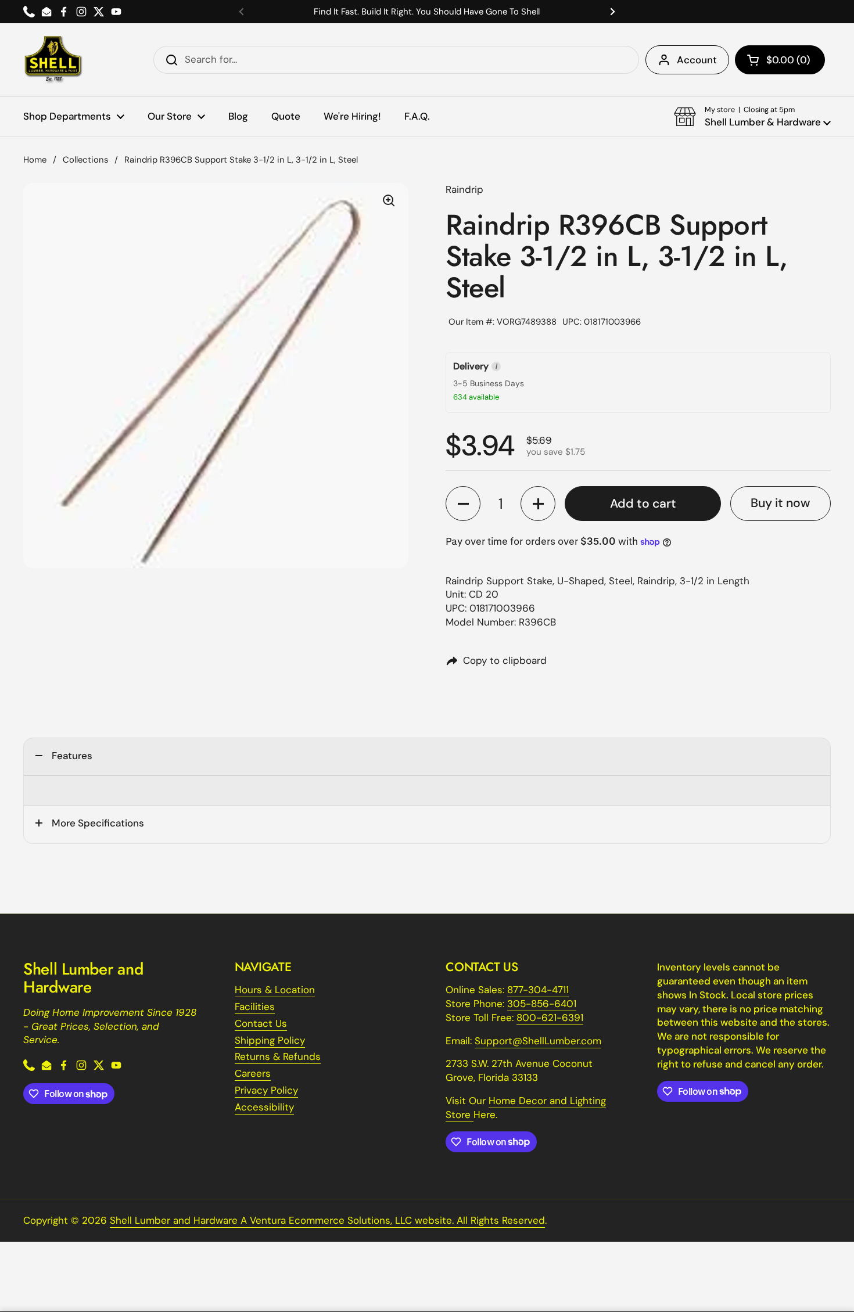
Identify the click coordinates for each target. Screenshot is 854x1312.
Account (697, 59)
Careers (253, 1073)
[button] (780, 59)
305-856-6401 (541, 1003)
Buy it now (780, 503)
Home (34, 160)
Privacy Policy (266, 1090)
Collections (85, 160)
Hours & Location (275, 989)
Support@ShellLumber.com (538, 1040)
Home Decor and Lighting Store (526, 1107)
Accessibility (264, 1107)
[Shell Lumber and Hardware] (53, 60)
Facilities (255, 1006)
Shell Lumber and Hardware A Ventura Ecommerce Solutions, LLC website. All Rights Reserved (327, 1220)
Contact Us (261, 1023)
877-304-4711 (538, 989)
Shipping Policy (270, 1040)
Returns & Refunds (278, 1056)
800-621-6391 (549, 1017)
